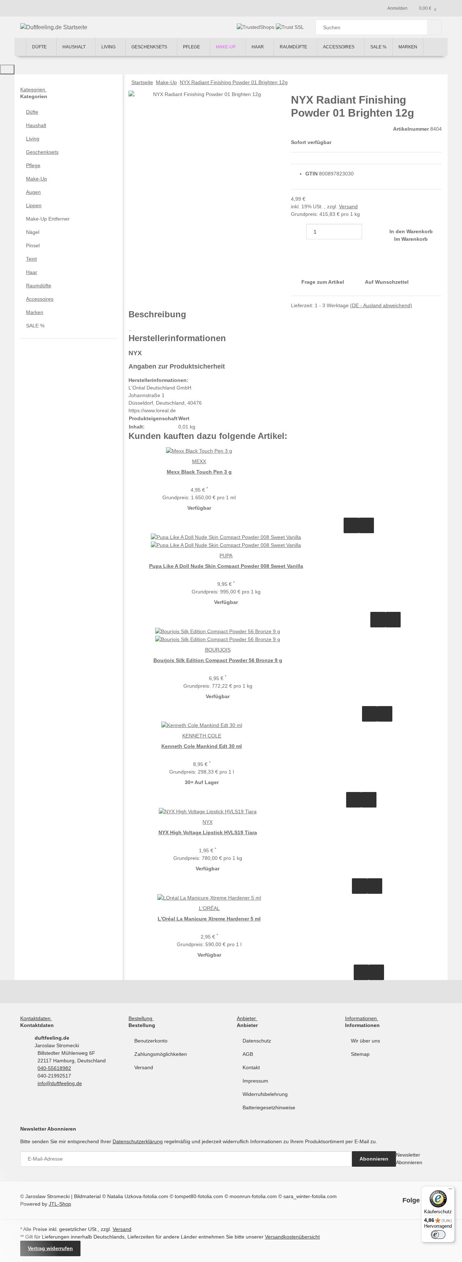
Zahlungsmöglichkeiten (160, 1054)
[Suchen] (434, 27)
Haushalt (36, 125)
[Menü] (450, 1190)
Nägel (32, 232)
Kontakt (251, 1067)
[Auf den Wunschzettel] (366, 525)
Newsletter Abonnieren (409, 1158)
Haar (31, 272)
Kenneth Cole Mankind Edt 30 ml (201, 746)
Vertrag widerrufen (50, 1248)
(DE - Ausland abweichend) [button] (381, 305)
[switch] (438, 1234)
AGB (248, 1054)
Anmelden (397, 8)
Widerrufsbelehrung (265, 1094)
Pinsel (33, 245)
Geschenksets (42, 152)
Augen (33, 192)
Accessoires (39, 299)
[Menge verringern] (298, 231)
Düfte (32, 112)
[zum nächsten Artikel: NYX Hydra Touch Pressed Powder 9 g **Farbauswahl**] (419, 82)
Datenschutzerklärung (138, 1141)
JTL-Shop (60, 1204)
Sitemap (360, 1054)
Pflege (33, 165)
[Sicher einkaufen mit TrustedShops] (256, 27)
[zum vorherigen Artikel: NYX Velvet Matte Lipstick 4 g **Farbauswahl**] (434, 82)
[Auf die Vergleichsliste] (351, 525)
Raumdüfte (38, 285)
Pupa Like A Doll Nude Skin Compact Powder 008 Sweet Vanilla (226, 566)
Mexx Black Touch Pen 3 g (199, 472)
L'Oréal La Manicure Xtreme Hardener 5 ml (209, 919)
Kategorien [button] (33, 89)
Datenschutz (257, 1041)
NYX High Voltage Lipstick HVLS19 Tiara (207, 832)
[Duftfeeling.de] (20, 47)
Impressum (255, 1081)
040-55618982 (54, 1068)
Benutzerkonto (150, 1041)
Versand (348, 206)
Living (32, 139)
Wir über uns (365, 1041)
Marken (34, 312)
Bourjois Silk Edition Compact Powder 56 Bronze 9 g (217, 660)
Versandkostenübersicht (292, 1237)
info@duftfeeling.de (60, 1083)
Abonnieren (373, 1159)
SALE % (35, 325)
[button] (68, 112)
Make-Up (36, 179)
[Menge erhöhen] (369, 231)
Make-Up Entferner (48, 219)
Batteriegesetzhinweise (269, 1107)
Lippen (34, 205)
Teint (31, 259)
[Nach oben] (7, 69)
